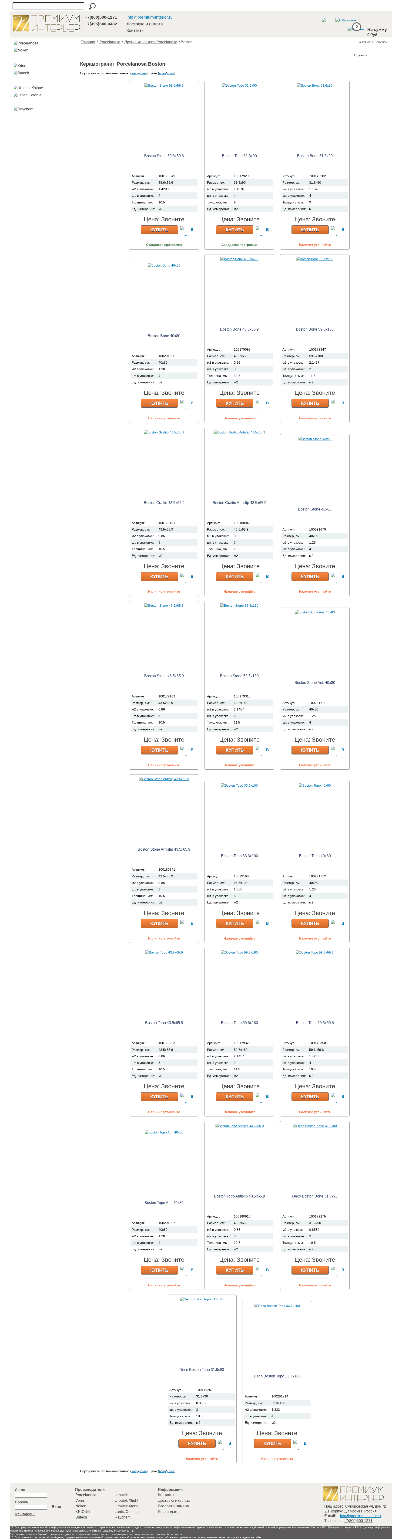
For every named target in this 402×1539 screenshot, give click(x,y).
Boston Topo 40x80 (315, 856)
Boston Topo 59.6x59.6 (315, 1023)
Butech (81, 1517)
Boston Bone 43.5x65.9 (239, 329)
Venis (80, 1500)
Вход (56, 1507)
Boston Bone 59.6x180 (315, 329)
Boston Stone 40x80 (315, 509)
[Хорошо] (372, 47)
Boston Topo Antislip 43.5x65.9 (239, 1196)
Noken (80, 1506)
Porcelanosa (109, 42)
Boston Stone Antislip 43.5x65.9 (164, 849)
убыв (143, 73)
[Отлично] (377, 47)
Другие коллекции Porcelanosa (150, 42)
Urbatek (121, 1495)
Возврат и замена (173, 1506)
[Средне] (367, 47)
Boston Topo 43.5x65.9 (164, 1023)
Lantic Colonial (127, 1512)
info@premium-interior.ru (150, 17)
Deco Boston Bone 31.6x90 (315, 1196)
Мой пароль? (25, 1514)
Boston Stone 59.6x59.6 (164, 156)
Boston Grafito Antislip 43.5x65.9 (239, 503)
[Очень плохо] (358, 47)
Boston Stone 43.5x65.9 (164, 676)
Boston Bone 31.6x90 (315, 156)
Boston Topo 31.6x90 (239, 156)
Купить (159, 229)
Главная (88, 42)
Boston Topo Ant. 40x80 (164, 1203)
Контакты (135, 30)
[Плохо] (363, 47)
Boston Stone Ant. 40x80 (315, 683)
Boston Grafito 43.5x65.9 (164, 503)
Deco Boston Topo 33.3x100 (277, 1376)
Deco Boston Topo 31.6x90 (201, 1370)
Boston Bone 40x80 (164, 336)
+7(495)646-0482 (101, 24)
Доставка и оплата (145, 24)
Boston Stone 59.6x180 (239, 676)
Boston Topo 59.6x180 (239, 1023)
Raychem (123, 1517)
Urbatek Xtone (126, 1506)
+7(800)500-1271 (101, 17)
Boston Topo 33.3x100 (239, 856)
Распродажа (169, 1512)
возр (134, 73)
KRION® (82, 1512)
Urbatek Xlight (126, 1500)
